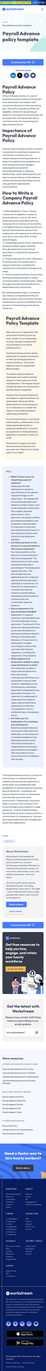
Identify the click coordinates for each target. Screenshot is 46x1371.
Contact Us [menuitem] (10, 1276)
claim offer (31, 2)
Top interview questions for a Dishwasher (20, 1077)
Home (5, 22)
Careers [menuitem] (9, 1204)
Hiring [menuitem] (28, 1197)
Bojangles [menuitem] (30, 1249)
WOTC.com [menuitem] (30, 1227)
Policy (9, 841)
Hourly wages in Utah (11, 1108)
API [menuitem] (7, 1273)
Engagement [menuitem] (31, 1202)
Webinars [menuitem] (10, 1254)
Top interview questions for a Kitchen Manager (18, 1081)
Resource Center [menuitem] (13, 1246)
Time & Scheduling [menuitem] (33, 1204)
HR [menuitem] (27, 1199)
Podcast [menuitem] (9, 1256)
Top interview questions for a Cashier (18, 1073)
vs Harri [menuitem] (9, 1224)
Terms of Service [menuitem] (13, 1363)
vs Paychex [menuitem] (10, 1232)
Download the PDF (21, 925)
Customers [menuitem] (10, 1199)
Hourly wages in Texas (12, 1112)
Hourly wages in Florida (12, 1104)
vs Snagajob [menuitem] (11, 1229)
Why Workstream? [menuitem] (13, 1194)
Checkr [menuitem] (29, 1221)
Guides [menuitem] (9, 1251)
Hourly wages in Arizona (12, 1097)
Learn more (15, 911)
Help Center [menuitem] (11, 1271)
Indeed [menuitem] (29, 1224)
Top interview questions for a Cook (17, 1069)
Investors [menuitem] (10, 1202)
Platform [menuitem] (29, 1194)
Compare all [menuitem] (11, 1234)
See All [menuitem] (28, 1229)
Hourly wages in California (14, 1100)
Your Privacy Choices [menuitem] (15, 1367)
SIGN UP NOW (15, 969)
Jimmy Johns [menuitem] (31, 1246)
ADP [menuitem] (27, 1219)
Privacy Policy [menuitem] (28, 1363)
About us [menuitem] (10, 1197)
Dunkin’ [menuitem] (29, 1251)
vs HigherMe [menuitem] (11, 1227)
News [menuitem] (8, 1207)
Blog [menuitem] (8, 1249)
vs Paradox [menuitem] (10, 1221)
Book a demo (16, 904)
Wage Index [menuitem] (11, 1259)
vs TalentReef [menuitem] (11, 1219)
